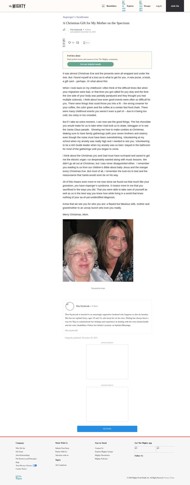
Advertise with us (61, 455)
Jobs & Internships (23, 455)
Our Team (19, 452)
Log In (159, 6)
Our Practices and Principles (26, 459)
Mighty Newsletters (102, 455)
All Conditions (61, 465)
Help (17, 462)
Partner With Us (61, 452)
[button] (88, 29)
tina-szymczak (71, 330)
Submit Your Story (62, 448)
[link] (17, 6)
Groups (147, 6)
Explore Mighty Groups (104, 452)
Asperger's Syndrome (76, 16)
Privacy (166, 478)
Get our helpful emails (90, 64)
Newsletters (111, 6)
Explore (130, 6)
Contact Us (99, 448)
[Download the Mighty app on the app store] (145, 449)
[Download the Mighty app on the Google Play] (167, 449)
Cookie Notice (21, 469)
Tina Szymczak (76, 30)
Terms (172, 478)
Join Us (175, 5)
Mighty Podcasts (101, 459)
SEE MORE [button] (107, 429)
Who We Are (20, 448)
